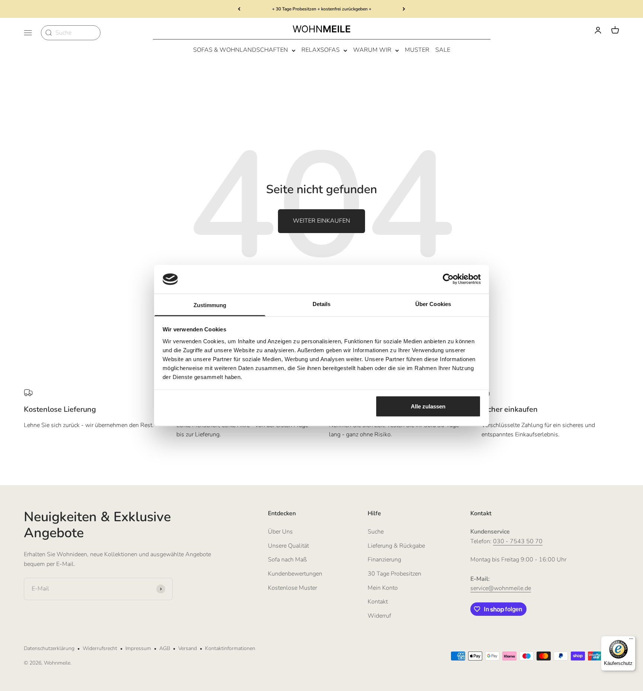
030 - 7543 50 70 (518, 541)
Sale (442, 50)
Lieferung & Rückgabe (396, 546)
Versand (187, 648)
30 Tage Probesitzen (394, 574)
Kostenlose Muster (292, 588)
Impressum (138, 648)
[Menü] (631, 640)
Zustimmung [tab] (210, 305)
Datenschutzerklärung (49, 648)
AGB (164, 648)
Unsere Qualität (288, 546)
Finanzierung (384, 559)
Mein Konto (383, 588)
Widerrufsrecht (100, 648)
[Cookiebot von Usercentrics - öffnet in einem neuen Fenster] (448, 279)
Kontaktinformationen (230, 648)
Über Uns (280, 532)
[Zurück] (239, 9)
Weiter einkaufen (321, 221)
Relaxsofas (320, 50)
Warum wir (372, 50)
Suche (376, 532)
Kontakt (378, 602)
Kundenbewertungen (295, 574)
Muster (417, 50)
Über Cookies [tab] (433, 303)
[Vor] (404, 9)
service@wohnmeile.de (500, 588)
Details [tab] (322, 303)
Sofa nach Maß (287, 559)
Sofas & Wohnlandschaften (240, 50)
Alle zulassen (428, 406)
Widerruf (379, 616)
